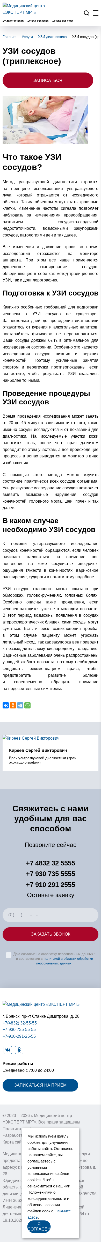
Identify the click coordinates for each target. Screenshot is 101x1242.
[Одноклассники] (13, 705)
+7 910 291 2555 (62, 21)
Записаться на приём (40, 1085)
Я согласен (39, 1226)
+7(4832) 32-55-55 (20, 1023)
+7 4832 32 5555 (13, 21)
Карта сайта (14, 1142)
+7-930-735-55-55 (19, 1029)
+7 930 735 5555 (37, 21)
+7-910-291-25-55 (19, 1036)
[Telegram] (20, 705)
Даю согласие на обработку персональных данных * (54, 954)
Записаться (47, 80)
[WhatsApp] (27, 705)
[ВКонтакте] (6, 705)
